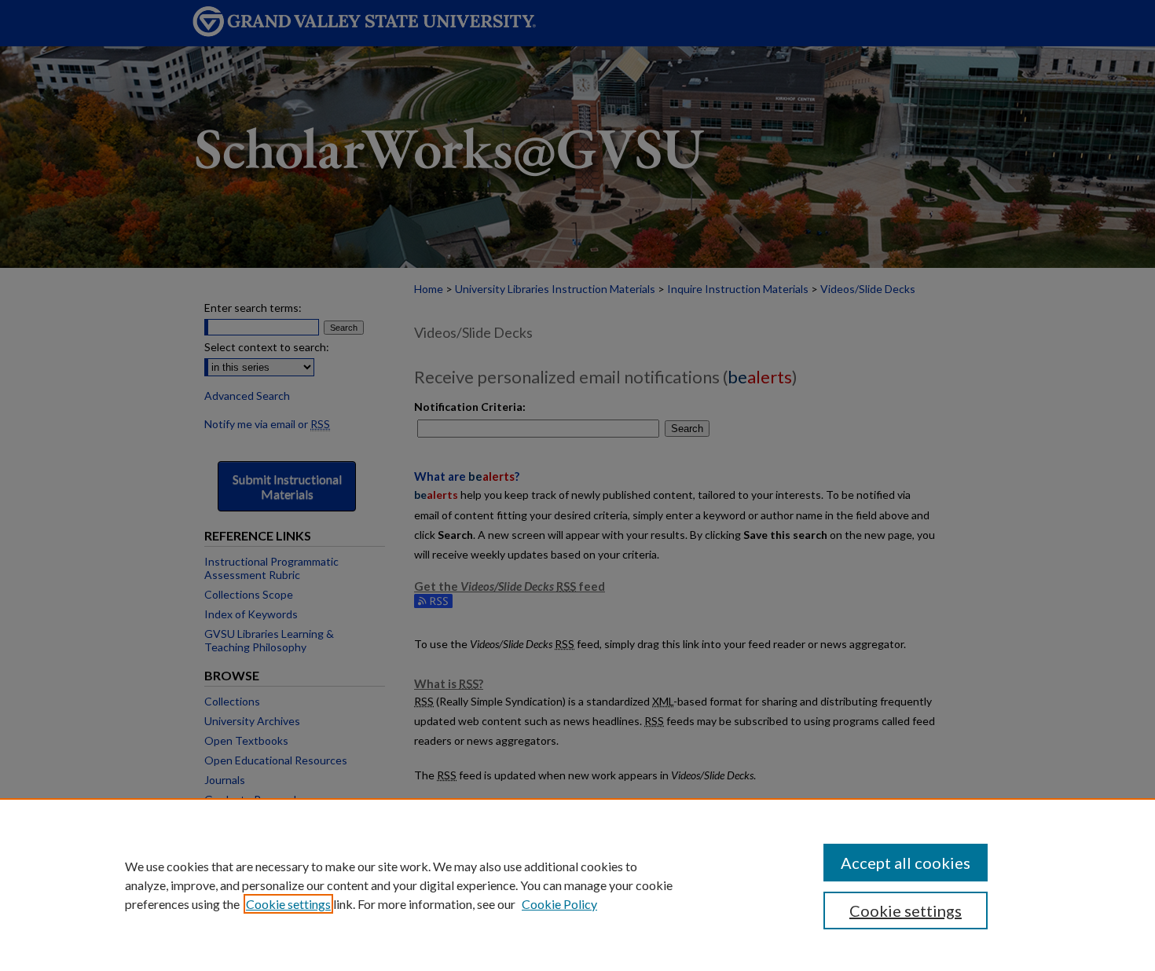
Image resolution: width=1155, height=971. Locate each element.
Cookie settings (288, 903)
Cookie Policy (559, 903)
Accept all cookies (905, 862)
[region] (577, 884)
